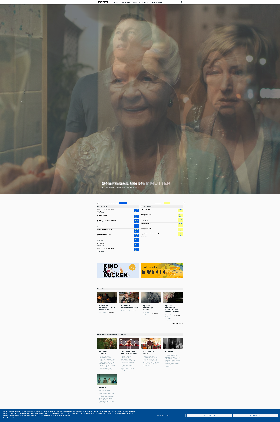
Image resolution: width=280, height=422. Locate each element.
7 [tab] (146, 191)
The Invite (100, 239)
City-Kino (111, 312)
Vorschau (136, 2)
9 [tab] (153, 191)
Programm (114, 2)
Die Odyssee (100, 225)
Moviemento (155, 313)
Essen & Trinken (157, 2)
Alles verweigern (209, 415)
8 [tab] (150, 191)
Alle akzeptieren (255, 415)
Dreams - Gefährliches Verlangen (106, 220)
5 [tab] (140, 191)
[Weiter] (258, 101)
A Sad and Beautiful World (104, 229)
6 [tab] (143, 191)
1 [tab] (126, 191)
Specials (145, 2)
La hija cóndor (101, 243)
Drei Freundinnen (102, 215)
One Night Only (145, 209)
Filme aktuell (125, 2)
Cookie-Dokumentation (9, 417)
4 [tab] (136, 191)
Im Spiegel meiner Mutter (104, 234)
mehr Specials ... (177, 323)
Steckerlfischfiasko (131, 183)
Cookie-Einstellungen (163, 415)
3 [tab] (133, 191)
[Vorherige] (22, 101)
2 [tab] (130, 191)
